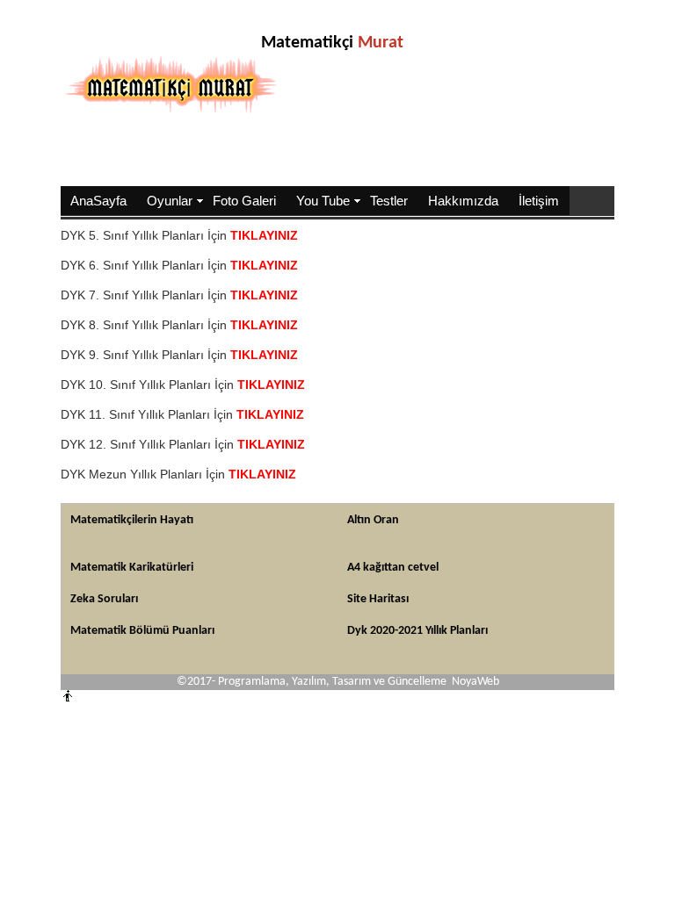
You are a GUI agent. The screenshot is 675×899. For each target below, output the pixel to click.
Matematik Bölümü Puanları (142, 630)
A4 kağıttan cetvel (393, 567)
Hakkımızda (463, 200)
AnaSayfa (98, 200)
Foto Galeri (244, 200)
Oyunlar (169, 200)
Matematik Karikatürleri (131, 567)
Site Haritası (378, 599)
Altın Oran (373, 520)
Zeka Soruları (104, 599)
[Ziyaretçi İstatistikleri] (83, 698)
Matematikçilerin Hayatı (131, 520)
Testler (389, 200)
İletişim (539, 200)
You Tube (323, 200)
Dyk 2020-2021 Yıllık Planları (417, 630)
